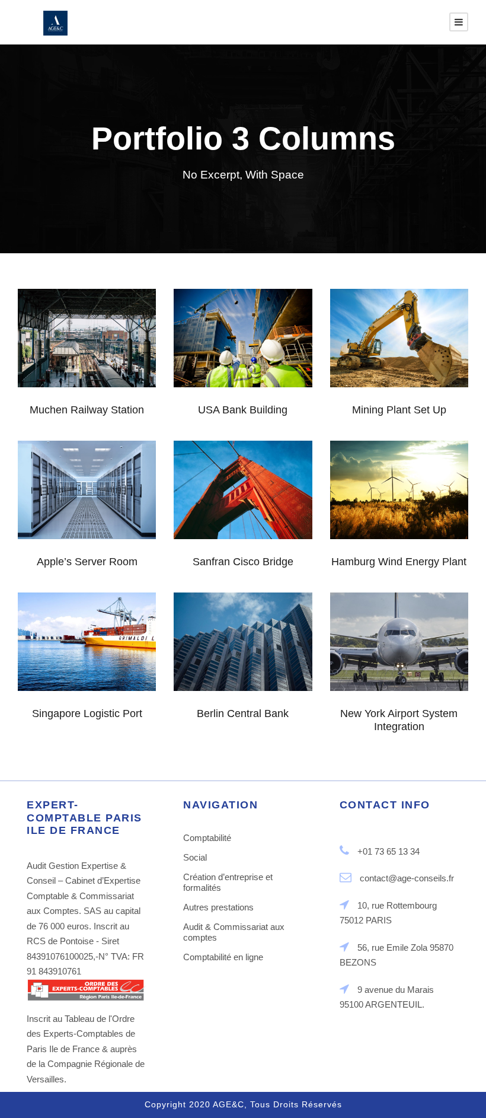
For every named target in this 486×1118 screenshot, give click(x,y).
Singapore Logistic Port (87, 646)
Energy (395, 526)
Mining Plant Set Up (399, 342)
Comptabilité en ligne (223, 957)
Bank (222, 367)
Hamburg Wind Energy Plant (398, 562)
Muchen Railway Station (87, 336)
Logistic (72, 678)
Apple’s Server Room (87, 494)
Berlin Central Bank (243, 639)
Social (195, 857)
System (259, 367)
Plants (418, 375)
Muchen (82, 368)
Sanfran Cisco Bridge (243, 487)
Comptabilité (207, 838)
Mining (380, 375)
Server (102, 526)
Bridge (238, 520)
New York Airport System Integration (399, 639)
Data (67, 526)
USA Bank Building (242, 410)
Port (108, 678)
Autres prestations (218, 907)
